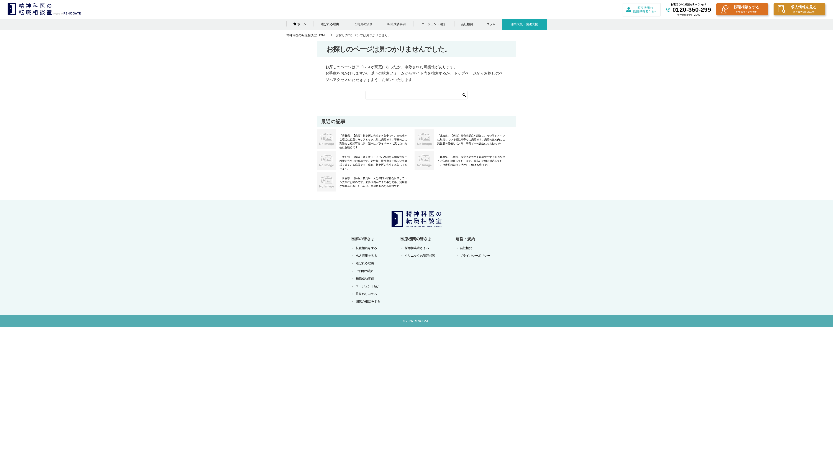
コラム (490, 24)
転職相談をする (746, 9)
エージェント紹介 (433, 24)
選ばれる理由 (330, 24)
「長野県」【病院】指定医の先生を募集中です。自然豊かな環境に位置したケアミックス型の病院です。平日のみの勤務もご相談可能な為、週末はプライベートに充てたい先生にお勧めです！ (373, 141)
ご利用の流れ (363, 24)
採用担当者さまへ (417, 248)
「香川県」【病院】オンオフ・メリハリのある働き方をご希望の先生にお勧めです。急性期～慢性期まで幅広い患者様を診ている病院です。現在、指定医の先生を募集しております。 (373, 162)
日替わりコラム (366, 294)
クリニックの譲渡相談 (420, 255)
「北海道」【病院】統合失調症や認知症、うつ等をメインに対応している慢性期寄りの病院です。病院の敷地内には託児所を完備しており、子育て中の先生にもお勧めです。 (471, 139)
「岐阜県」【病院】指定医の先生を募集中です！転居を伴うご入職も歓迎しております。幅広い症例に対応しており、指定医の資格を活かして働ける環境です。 (471, 160)
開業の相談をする (368, 301)
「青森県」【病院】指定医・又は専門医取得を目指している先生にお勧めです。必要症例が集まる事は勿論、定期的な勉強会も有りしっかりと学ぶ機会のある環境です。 (373, 182)
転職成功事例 (396, 24)
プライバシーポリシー (475, 255)
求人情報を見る (804, 9)
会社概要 (467, 24)
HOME (306, 35)
